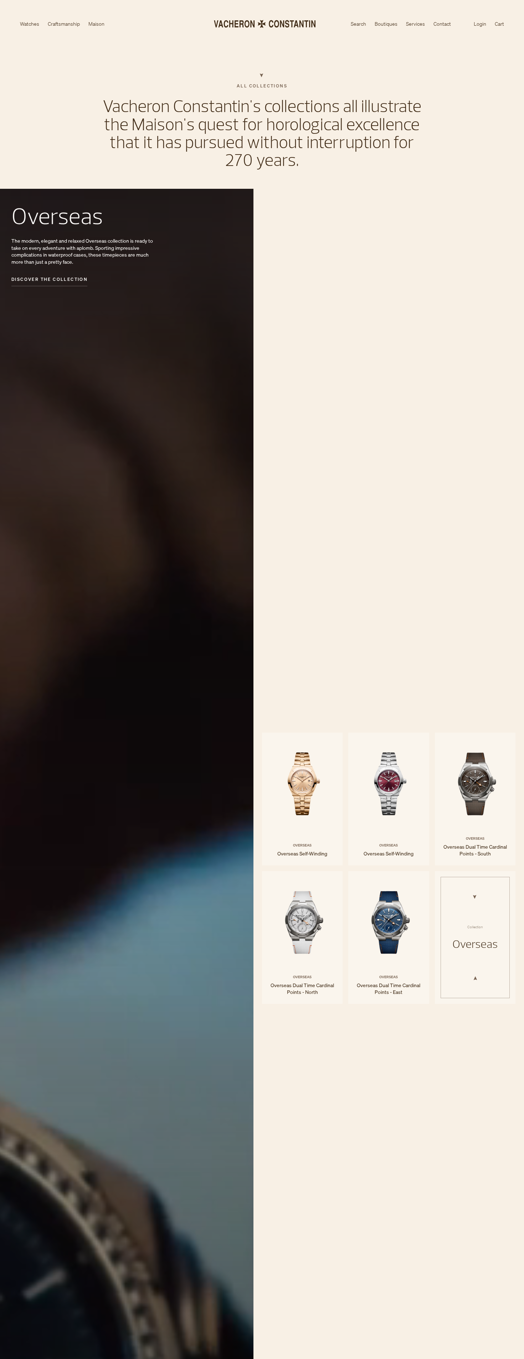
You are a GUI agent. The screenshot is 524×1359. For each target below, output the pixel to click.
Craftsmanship (64, 24)
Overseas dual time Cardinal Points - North (302, 937)
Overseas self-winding (302, 799)
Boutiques (386, 23)
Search (358, 24)
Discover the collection (49, 279)
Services (415, 23)
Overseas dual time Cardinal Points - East (388, 937)
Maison (96, 24)
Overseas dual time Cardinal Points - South (475, 799)
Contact (442, 23)
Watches (29, 24)
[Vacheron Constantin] (262, 24)
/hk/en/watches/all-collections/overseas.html (475, 937)
